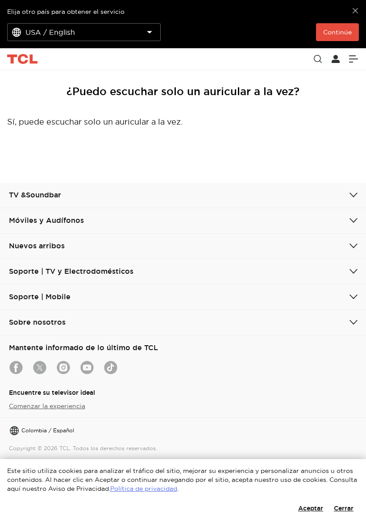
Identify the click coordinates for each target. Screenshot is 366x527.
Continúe (337, 32)
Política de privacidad (143, 489)
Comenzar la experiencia (47, 406)
